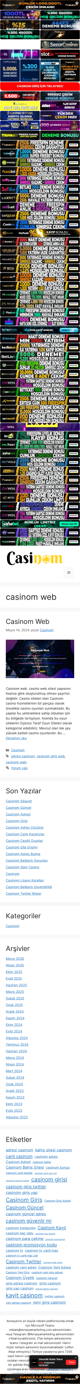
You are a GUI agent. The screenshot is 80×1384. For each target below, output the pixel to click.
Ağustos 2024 (17, 1038)
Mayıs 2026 (15, 959)
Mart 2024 (14, 1071)
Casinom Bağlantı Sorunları (27, 860)
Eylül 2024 (14, 1031)
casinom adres (46, 1157)
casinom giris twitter (26, 1186)
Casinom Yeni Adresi (54, 1267)
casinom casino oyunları (17, 1180)
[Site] (40, 144)
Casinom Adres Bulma (23, 854)
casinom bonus (58, 1167)
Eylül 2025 (14, 978)
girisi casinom (50, 1283)
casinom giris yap (21, 1192)
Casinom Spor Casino (22, 867)
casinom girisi (49, 1179)
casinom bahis (42, 1162)
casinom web (16, 762)
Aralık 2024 (15, 1011)
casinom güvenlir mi (28, 1221)
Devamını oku (16, 738)
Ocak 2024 (14, 1084)
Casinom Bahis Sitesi (25, 1167)
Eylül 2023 (14, 1111)
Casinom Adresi (18, 814)
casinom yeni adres (21, 1267)
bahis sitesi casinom (53, 1150)
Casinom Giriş (17, 821)
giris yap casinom (20, 1288)
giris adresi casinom (21, 1283)
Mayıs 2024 (15, 1058)
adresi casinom (23, 756)
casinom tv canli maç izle (22, 1255)
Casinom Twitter (23, 1261)
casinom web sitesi (52, 1262)
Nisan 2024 (15, 1064)
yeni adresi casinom (18, 1302)
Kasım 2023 (15, 1097)
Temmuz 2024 (17, 1045)
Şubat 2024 (15, 1078)
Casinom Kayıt (52, 1227)
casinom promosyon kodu (31, 1244)
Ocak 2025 (14, 1005)
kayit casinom (24, 1295)
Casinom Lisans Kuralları (25, 880)
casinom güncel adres (26, 1214)
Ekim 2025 (14, 972)
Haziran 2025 (16, 985)
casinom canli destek (19, 1173)
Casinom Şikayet (19, 801)
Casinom (18, 750)
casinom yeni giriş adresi (47, 1272)
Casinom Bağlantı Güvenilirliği (29, 887)
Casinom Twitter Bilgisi (23, 894)
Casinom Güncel (18, 808)
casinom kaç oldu (19, 1233)
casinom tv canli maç (41, 1250)
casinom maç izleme (45, 1233)
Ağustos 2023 (17, 1117)
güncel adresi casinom (47, 1289)
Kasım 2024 (15, 1018)
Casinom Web (28, 621)
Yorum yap (19, 768)
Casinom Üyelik (20, 1277)
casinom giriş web (51, 756)
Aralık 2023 (15, 1091)
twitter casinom (54, 1296)
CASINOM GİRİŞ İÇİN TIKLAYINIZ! (40, 86)
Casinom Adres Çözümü (24, 827)
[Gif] (40, 233)
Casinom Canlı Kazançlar (25, 834)
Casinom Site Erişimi (21, 847)
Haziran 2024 (16, 1051)
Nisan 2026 (15, 965)
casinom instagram (21, 1228)
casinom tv (14, 1250)
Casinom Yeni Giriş (18, 1272)
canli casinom (19, 1156)
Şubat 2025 (15, 998)
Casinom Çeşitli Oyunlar (24, 841)
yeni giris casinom (49, 1302)
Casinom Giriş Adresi (57, 1200)
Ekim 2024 (14, 1025)
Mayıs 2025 (15, 992)
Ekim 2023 (14, 1104)
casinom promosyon (55, 1239)
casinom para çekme (24, 1238)
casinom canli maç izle (46, 1173)
